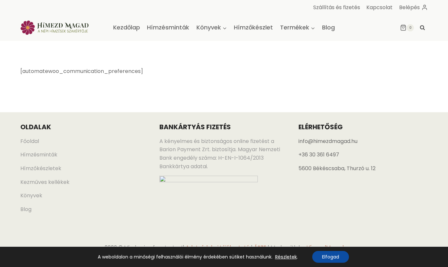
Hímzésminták (168, 27)
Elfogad (330, 257)
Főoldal (29, 141)
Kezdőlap (126, 27)
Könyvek (31, 195)
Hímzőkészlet (253, 27)
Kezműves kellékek (45, 182)
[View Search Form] (422, 28)
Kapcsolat (379, 7)
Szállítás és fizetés (336, 7)
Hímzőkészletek (40, 168)
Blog (328, 27)
